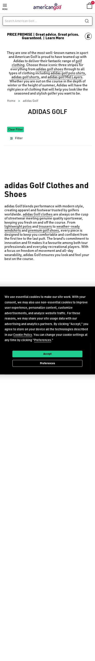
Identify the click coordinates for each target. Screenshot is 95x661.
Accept (47, 353)
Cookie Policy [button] (22, 334)
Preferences (47, 363)
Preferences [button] (42, 340)
